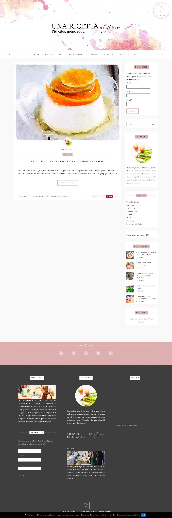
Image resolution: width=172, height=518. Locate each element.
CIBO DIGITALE (76, 54)
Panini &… (131, 221)
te (67, 196)
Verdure (129, 214)
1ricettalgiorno (68, 149)
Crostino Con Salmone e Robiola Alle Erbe (146, 253)
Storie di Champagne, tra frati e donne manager (145, 276)
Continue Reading (68, 182)
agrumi (52, 196)
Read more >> (136, 183)
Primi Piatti (131, 208)
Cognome (129, 91)
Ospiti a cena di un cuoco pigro (143, 264)
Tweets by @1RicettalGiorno (126, 425)
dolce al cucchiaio (60, 196)
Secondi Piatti (132, 211)
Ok (143, 515)
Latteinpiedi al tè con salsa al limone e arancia (67, 161)
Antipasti (130, 205)
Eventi (134, 54)
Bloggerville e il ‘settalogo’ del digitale (146, 297)
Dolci (67, 154)
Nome (128, 83)
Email (129, 100)
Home (36, 54)
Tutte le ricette (132, 202)
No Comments (39, 196)
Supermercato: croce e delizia (145, 287)
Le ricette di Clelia (134, 224)
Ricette (49, 54)
